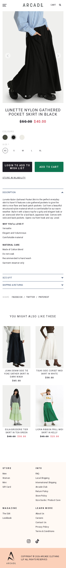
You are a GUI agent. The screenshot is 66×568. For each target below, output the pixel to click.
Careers (39, 518)
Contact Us (41, 522)
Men (5, 473)
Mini (5, 482)
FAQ (37, 473)
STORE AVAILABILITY (14, 178)
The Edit (6, 513)
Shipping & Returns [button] (13, 285)
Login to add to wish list (17, 167)
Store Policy (41, 496)
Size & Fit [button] (7, 278)
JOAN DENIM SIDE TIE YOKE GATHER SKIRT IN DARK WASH (16, 373)
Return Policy (42, 491)
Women (6, 478)
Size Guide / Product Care (48, 500)
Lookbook (7, 518)
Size (6, 144)
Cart (53, 5)
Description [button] (9, 192)
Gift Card (7, 487)
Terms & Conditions (45, 531)
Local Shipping (42, 478)
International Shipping (46, 482)
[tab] (33, 192)
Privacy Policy (42, 527)
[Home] (33, 5)
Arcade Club (41, 487)
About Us (40, 513)
